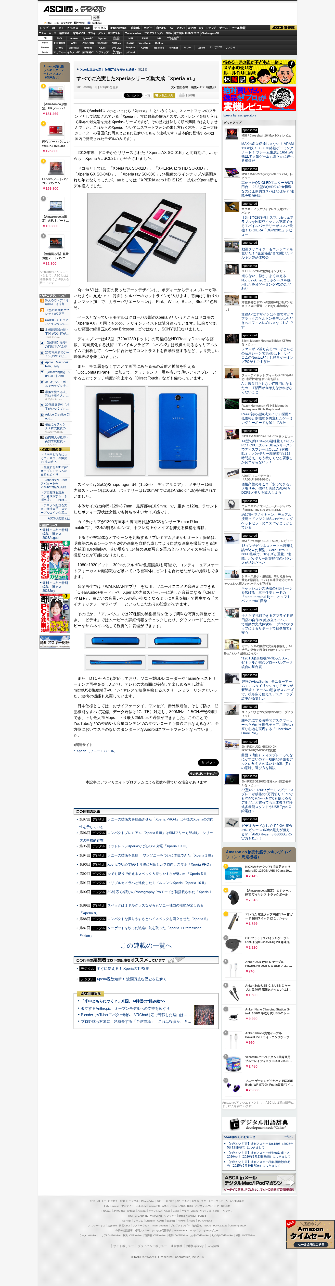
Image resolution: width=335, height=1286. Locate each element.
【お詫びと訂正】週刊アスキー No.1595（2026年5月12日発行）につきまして (260, 1145)
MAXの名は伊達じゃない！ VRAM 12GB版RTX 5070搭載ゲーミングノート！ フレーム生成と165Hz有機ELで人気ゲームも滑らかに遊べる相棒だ (267, 152)
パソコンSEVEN (116, 38)
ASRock (116, 43)
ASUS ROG (88, 43)
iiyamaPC (88, 38)
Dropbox (130, 47)
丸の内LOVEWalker (222, 1235)
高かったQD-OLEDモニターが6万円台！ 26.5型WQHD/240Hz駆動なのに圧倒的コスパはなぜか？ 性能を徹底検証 (267, 189)
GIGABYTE (102, 43)
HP (159, 38)
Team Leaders (160, 1225)
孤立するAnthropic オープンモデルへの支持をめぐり (125, 1008)
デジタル (90, 9)
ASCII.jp (58, 9)
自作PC (161, 28)
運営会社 (176, 1246)
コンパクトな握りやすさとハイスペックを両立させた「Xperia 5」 (158, 919)
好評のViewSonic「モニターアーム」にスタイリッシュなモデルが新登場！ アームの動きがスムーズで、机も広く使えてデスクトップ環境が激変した (267, 690)
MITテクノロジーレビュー (204, 1230)
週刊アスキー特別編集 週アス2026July (55, 587)
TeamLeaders (133, 33)
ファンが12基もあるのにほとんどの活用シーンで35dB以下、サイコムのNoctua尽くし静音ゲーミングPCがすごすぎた (267, 355)
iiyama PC (154, 1206)
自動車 (135, 28)
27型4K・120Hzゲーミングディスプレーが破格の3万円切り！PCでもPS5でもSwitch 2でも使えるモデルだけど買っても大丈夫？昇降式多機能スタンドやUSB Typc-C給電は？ (267, 800)
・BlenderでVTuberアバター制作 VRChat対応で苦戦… (55, 483)
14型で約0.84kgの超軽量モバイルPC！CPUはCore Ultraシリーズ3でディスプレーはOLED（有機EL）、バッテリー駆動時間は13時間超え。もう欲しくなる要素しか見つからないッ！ (267, 451)
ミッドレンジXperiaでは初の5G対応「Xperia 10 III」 (148, 846)
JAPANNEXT (88, 52)
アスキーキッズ (47, 33)
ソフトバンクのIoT (216, 48)
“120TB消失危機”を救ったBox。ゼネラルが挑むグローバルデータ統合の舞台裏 (267, 662)
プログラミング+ (153, 33)
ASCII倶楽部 (284, 27)
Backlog (159, 47)
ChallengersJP (210, 33)
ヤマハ (187, 47)
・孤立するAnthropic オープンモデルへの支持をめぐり (55, 471)
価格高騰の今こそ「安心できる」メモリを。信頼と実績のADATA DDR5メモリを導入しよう (267, 488)
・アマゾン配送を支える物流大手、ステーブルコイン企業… (54, 509)
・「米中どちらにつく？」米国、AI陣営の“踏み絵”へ (54, 458)
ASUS (145, 38)
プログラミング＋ (180, 1225)
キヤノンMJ (73, 52)
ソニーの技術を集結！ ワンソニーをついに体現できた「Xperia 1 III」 (161, 855)
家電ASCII (79, 33)
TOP (92, 1201)
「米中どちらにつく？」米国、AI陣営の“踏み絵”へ (123, 1001)
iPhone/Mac (118, 28)
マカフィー (59, 52)
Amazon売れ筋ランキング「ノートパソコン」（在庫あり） (53, 72)
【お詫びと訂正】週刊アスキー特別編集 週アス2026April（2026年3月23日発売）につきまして (258, 1154)
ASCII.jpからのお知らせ (239, 1137)
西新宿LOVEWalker (155, 1235)
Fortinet (173, 47)
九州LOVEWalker (199, 1235)
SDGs (169, 33)
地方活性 (179, 33)
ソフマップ (102, 52)
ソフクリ (230, 47)
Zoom (201, 47)
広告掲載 (213, 1246)
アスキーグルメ (96, 33)
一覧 (147, 95)
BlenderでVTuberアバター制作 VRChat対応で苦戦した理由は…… (136, 1015)
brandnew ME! (117, 52)
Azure (102, 47)
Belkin (159, 43)
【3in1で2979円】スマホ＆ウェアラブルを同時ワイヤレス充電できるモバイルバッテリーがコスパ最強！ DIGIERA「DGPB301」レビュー (267, 225)
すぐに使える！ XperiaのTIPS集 (123, 968)
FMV (59, 38)
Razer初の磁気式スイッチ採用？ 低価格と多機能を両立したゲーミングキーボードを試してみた (268, 418)
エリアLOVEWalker (110, 1235)
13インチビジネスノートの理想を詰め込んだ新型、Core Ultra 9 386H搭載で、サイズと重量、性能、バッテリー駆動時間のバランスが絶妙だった (267, 554)
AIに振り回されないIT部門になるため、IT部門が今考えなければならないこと (267, 388)
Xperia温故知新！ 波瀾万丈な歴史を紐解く (108, 69)
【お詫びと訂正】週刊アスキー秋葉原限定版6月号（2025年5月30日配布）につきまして (259, 1163)
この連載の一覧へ (146, 945)
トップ (43, 28)
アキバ (180, 28)
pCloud (131, 52)
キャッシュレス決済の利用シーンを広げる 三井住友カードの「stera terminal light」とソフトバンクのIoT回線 (267, 594)
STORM (225, 1206)
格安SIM (64, 33)
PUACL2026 (192, 33)
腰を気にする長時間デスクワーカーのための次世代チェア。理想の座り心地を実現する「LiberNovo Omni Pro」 (267, 726)
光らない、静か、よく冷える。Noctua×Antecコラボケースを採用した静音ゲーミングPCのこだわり (266, 282)
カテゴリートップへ (203, 773)
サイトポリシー (123, 1246)
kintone (88, 47)
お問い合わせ (195, 1246)
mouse (74, 38)
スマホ (191, 28)
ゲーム (223, 28)
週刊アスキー (115, 33)
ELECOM (59, 43)
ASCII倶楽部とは (59, 518)
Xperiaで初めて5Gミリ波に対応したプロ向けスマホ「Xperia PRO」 (160, 864)
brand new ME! (187, 1215)
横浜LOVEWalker (132, 1235)
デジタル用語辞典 (161, 1230)
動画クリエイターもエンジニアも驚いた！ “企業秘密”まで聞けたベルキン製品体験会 (267, 253)
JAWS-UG (119, 1211)
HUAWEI (130, 43)
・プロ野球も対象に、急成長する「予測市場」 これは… (54, 496)
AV (172, 28)
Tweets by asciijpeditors (239, 115)
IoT (61, 28)
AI (53, 28)
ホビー (148, 28)
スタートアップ (207, 27)
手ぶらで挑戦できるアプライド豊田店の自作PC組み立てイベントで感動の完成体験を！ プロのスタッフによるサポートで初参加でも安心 (267, 624)
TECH (86, 28)
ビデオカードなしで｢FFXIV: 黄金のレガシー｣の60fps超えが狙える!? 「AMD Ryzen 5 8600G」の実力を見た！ (267, 832)
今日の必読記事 (124, 1230)
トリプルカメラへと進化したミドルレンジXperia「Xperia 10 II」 (157, 883)
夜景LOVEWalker (178, 1235)
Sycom (102, 38)
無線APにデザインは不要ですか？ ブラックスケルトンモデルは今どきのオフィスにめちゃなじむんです (269, 320)
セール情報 (238, 28)
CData (144, 47)
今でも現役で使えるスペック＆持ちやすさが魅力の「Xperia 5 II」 (158, 874)
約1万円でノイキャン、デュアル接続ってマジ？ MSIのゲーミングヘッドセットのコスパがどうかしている (267, 521)
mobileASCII (181, 1230)
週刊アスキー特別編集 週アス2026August (55, 534)
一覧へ (288, 1136)
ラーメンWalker (88, 1235)
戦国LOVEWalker (245, 1235)
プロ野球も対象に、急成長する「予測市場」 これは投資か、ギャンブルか (143, 1021)
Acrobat (73, 47)
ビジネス (72, 28)
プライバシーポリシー (152, 1246)
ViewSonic (145, 43)
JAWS (59, 47)
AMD (74, 43)
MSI (131, 38)
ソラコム (116, 47)
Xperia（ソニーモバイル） (97, 751)
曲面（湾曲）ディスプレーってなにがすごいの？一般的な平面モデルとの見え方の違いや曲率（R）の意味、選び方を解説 (267, 761)
